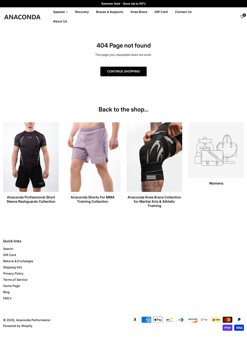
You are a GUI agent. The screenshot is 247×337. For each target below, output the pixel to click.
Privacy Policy (13, 273)
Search (8, 249)
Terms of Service (15, 280)
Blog (6, 292)
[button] (241, 16)
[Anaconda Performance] (22, 16)
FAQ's (7, 298)
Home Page (11, 286)
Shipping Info (12, 267)
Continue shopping (123, 71)
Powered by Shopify (17, 326)
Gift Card (9, 255)
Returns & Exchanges (18, 261)
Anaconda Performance (33, 320)
